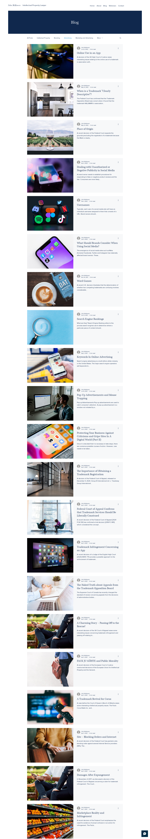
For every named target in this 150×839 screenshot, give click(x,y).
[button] (120, 38)
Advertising (68, 38)
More (99, 38)
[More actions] (119, 48)
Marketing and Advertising (84, 38)
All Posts (30, 38)
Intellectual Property (43, 38)
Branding (57, 38)
